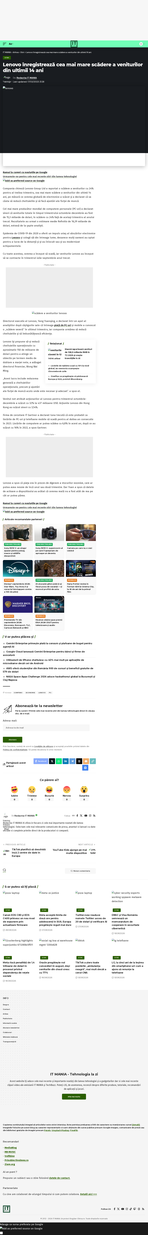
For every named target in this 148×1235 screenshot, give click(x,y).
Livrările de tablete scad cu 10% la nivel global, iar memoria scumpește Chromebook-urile (68, 368)
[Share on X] (52, 761)
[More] (92, 768)
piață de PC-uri (62, 325)
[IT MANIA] (74, 43)
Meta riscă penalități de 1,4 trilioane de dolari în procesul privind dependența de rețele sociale (18, 969)
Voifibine (10, 1156)
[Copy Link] (93, 761)
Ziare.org (10, 1164)
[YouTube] (85, 816)
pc (50, 693)
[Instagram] (90, 816)
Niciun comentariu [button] (81, 871)
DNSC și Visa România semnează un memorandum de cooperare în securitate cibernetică (125, 922)
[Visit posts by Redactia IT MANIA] (6, 815)
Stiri (7, 58)
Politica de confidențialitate (15, 749)
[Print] (85, 768)
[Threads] (139, 1209)
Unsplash (56, 1130)
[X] (81, 816)
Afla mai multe (74, 1096)
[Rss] (94, 816)
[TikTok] (131, 1209)
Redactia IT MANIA (27, 77)
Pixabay (65, 1130)
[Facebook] (77, 816)
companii (18, 693)
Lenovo (16, 237)
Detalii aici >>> (88, 1194)
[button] (5, 44)
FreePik (74, 1130)
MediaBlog (11, 1147)
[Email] (86, 761)
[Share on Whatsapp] (59, 761)
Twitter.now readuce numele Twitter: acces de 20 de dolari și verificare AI (91, 918)
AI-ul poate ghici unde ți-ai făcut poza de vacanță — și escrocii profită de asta (49, 586)
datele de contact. (59, 1178)
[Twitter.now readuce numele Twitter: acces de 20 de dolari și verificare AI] (92, 901)
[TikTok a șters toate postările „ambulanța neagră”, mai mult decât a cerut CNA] (92, 949)
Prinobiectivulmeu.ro (16, 1160)
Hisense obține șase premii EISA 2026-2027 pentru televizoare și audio (49, 622)
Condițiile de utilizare (43, 746)
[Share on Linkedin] (66, 761)
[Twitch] (135, 1209)
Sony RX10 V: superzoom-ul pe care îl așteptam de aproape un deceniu (49, 550)
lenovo (42, 693)
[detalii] (136, 1125)
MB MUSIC (10, 1151)
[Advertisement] (74, 20)
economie (30, 693)
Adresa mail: (10, 720)
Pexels (47, 1130)
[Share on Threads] (79, 761)
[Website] (73, 816)
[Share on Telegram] (72, 761)
